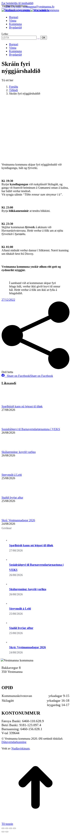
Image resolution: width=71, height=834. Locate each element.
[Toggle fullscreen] (10, 828)
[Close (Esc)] (3, 828)
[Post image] (12, 403)
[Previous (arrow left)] (3, 831)
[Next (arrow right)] (6, 831)
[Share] (6, 828)
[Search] (38, 37)
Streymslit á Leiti (12, 474)
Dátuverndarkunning (14, 742)
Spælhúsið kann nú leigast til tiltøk (22, 406)
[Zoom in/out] (14, 828)
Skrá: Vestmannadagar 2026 (18, 520)
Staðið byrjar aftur (12, 497)
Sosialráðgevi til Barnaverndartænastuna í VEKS (31, 429)
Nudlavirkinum (20, 748)
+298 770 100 (11, 676)
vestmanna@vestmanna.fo (38, 6)
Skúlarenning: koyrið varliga (19, 452)
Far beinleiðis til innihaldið (17, 3)
